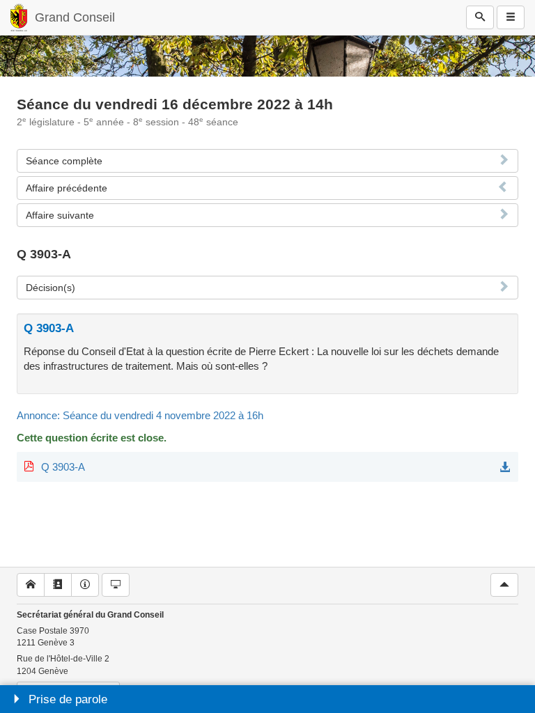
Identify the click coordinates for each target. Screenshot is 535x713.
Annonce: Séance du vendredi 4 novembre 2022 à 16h (140, 415)
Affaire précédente (66, 188)
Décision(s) (50, 287)
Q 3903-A (63, 467)
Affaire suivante (60, 215)
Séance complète (64, 160)
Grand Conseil (75, 17)
